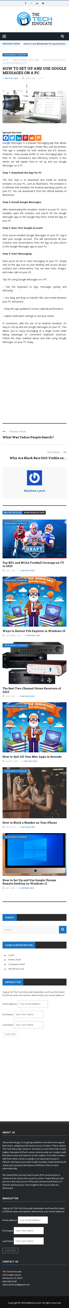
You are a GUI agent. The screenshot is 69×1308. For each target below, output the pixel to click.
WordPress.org (16, 968)
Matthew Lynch (11, 78)
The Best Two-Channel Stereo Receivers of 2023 (32, 690)
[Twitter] (12, 138)
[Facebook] (6, 138)
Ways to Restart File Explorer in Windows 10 (34, 631)
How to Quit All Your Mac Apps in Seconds (32, 756)
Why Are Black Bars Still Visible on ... (38, 458)
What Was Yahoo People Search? (28, 437)
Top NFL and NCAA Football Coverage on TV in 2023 (33, 564)
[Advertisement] (34, 381)
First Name (8, 1014)
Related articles (12, 512)
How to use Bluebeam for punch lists (44, 43)
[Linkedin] (19, 138)
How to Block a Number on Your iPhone (30, 822)
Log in (11, 955)
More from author (34, 512)
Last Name (8, 1024)
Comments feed (16, 964)
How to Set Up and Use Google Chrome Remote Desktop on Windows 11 (29, 881)
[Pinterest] (25, 138)
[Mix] (38, 138)
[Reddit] (32, 138)
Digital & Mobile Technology (15, 55)
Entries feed (14, 959)
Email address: (10, 1003)
